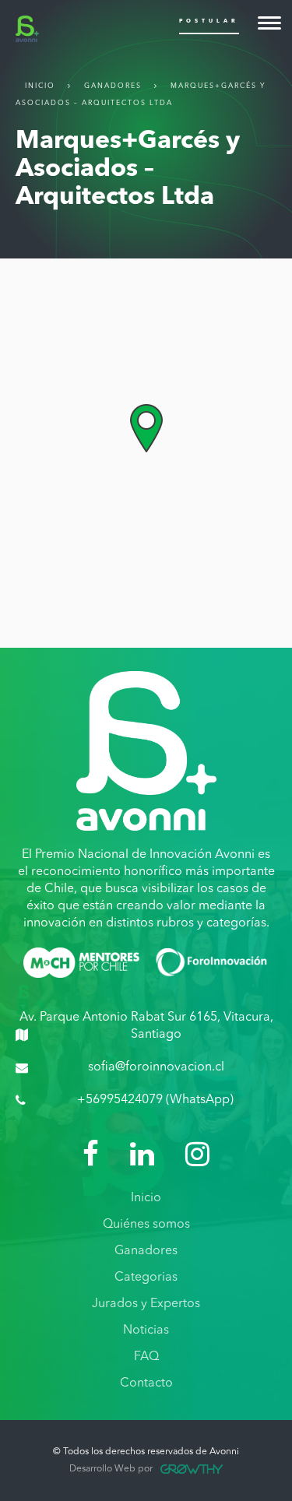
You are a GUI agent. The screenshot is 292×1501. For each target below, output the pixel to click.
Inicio (40, 86)
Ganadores (113, 86)
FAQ (146, 1357)
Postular (209, 21)
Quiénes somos (146, 1224)
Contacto (146, 1383)
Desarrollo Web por (111, 1469)
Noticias (146, 1330)
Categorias (146, 1277)
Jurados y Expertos (146, 1304)
